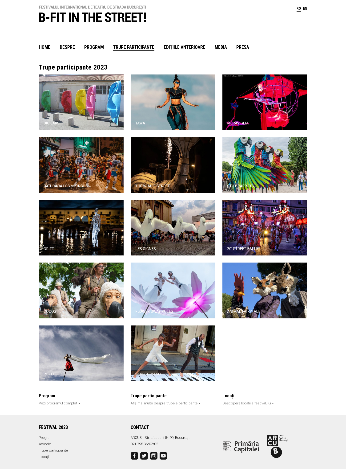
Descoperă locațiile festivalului (246, 403)
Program (94, 47)
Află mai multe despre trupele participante (164, 403)
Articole (45, 444)
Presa (242, 47)
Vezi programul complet (58, 403)
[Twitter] (144, 455)
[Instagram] (153, 455)
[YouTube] (163, 455)
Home (44, 47)
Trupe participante (133, 47)
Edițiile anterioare (184, 47)
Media (221, 47)
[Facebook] (134, 455)
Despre (67, 47)
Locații (44, 457)
